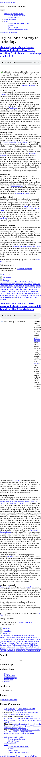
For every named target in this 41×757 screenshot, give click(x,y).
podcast (5, 284)
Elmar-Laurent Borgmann (15, 287)
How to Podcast (13, 17)
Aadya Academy (9, 709)
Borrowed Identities (6, 286)
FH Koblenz (34, 291)
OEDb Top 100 (9, 676)
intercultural (11, 293)
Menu (2, 10)
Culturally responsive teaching (14, 14)
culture (38, 286)
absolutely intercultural (15, 284)
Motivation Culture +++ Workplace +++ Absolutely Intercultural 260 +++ (21, 713)
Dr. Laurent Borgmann (24, 269)
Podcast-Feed (7, 277)
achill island (28, 284)
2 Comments (36, 651)
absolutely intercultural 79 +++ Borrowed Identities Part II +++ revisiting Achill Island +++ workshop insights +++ (20, 51)
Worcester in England (21, 501)
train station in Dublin (22, 193)
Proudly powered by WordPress (26, 756)
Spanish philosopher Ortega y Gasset (15, 142)
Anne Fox (36, 284)
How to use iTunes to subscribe (18, 23)
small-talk (10, 556)
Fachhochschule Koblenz (20, 291)
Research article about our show (19, 29)
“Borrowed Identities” (28, 85)
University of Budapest (7, 297)
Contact (11, 25)
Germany (3, 293)
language (12, 295)
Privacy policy (13, 27)
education (3, 287)
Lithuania (3, 95)
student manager (16, 186)
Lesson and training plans (16, 16)
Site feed (7, 681)
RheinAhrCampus (34, 295)
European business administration (27, 289)
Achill (36, 364)
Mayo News (28, 206)
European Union (5, 291)
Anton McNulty (5, 587)
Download (6, 275)
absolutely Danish (10, 19)
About (6, 21)
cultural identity (30, 286)
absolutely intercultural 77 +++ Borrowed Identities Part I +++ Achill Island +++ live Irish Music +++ (20, 306)
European (12, 289)
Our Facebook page (10, 678)
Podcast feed (8, 680)
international (20, 293)
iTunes (6, 674)
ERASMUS (16, 481)
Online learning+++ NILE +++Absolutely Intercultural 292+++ (19, 710)
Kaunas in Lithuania (6, 501)
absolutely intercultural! (8, 2)
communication (19, 286)
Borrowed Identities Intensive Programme (26, 246)
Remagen (24, 295)
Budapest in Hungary (16, 503)
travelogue (3, 218)
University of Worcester (24, 297)
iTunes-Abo (6, 280)
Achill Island (13, 108)
